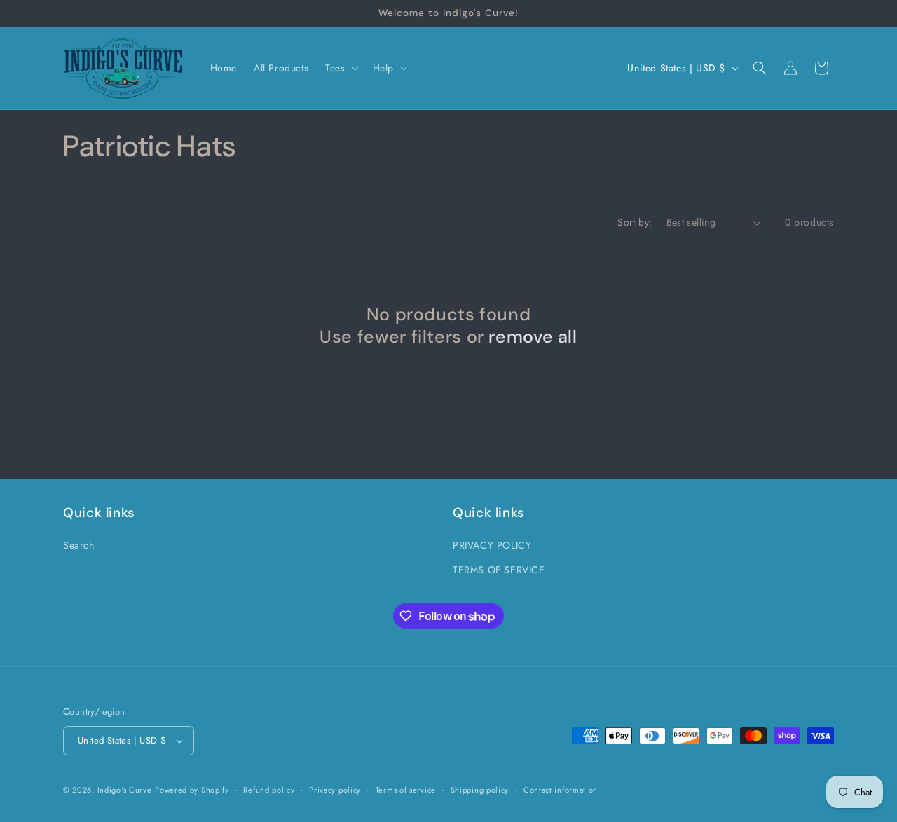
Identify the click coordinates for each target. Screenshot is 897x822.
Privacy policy (335, 789)
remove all (532, 337)
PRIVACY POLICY (492, 545)
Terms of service (406, 789)
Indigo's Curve (124, 789)
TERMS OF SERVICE (499, 570)
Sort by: (634, 222)
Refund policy (268, 789)
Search (79, 545)
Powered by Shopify (192, 789)
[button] (340, 68)
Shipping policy (480, 789)
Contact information (560, 789)
